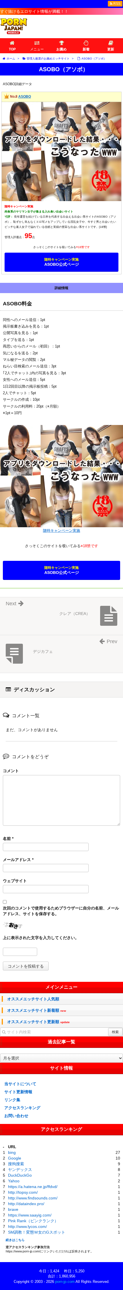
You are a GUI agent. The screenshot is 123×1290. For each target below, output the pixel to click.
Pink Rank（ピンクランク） (33, 1221)
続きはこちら (15, 1240)
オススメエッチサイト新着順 (36, 1010)
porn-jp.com (65, 1281)
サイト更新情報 (18, 1091)
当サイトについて (20, 1084)
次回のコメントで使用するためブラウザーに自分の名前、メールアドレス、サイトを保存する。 (61, 911)
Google (14, 1158)
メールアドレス (18, 859)
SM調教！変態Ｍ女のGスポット (36, 1232)
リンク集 (12, 1099)
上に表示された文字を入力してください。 (41, 937)
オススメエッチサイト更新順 (38, 1022)
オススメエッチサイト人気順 (33, 999)
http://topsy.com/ (23, 1192)
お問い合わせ (16, 1115)
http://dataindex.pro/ (26, 1203)
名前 (8, 838)
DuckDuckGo (20, 1175)
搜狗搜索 (16, 1164)
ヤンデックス (20, 1169)
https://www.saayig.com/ (29, 1215)
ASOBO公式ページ (61, 262)
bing (12, 1152)
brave (13, 1209)
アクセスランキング (22, 1107)
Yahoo (13, 1181)
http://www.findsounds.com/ (32, 1198)
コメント (11, 770)
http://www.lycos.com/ (27, 1226)
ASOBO (24, 97)
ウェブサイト (15, 880)
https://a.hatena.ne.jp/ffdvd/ (32, 1186)
